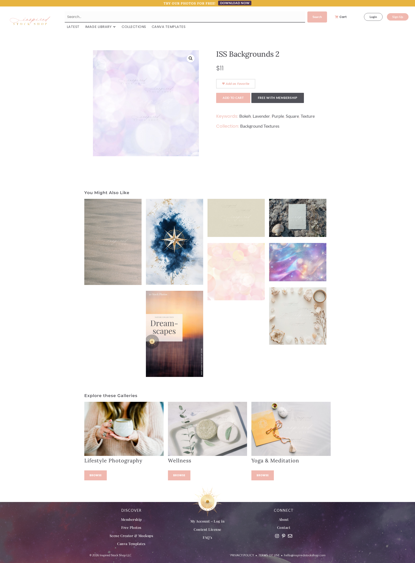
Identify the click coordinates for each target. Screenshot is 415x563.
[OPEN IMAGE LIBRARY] (114, 27)
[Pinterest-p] (283, 536)
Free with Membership (277, 98)
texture (308, 116)
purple (278, 116)
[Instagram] (277, 536)
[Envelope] (290, 536)
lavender (261, 116)
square (292, 116)
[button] (191, 58)
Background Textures (259, 126)
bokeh (245, 116)
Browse (95, 475)
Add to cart (233, 98)
